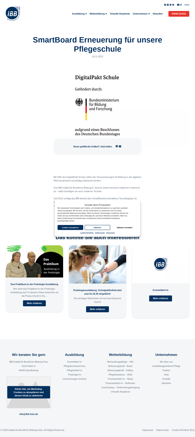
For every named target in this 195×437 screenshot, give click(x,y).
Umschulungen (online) (74, 379)
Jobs (166, 374)
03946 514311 (179, 14)
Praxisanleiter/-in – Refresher (120, 383)
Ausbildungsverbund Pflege (166, 366)
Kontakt (166, 379)
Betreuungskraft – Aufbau (120, 370)
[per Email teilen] (120, 146)
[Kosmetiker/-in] (160, 264)
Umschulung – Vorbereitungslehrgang (120, 387)
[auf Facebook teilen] (117, 146)
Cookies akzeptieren (70, 227)
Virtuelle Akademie (120, 14)
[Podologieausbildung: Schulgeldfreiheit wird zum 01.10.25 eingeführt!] (97, 264)
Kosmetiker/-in (74, 362)
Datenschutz (100, 233)
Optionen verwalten (124, 227)
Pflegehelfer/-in (74, 370)
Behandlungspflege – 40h (120, 362)
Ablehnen (97, 227)
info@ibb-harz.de (28, 414)
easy (186, 4)
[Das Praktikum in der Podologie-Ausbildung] (34, 261)
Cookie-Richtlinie (87, 233)
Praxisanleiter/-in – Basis (120, 379)
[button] (34, 303)
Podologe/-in (74, 374)
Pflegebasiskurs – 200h (120, 374)
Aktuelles (158, 14)
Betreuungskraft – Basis (120, 366)
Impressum (110, 233)
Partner (166, 370)
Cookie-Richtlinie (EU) (183, 430)
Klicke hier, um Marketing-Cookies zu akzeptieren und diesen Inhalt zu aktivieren (29, 392)
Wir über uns (166, 362)
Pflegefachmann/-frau (74, 366)
